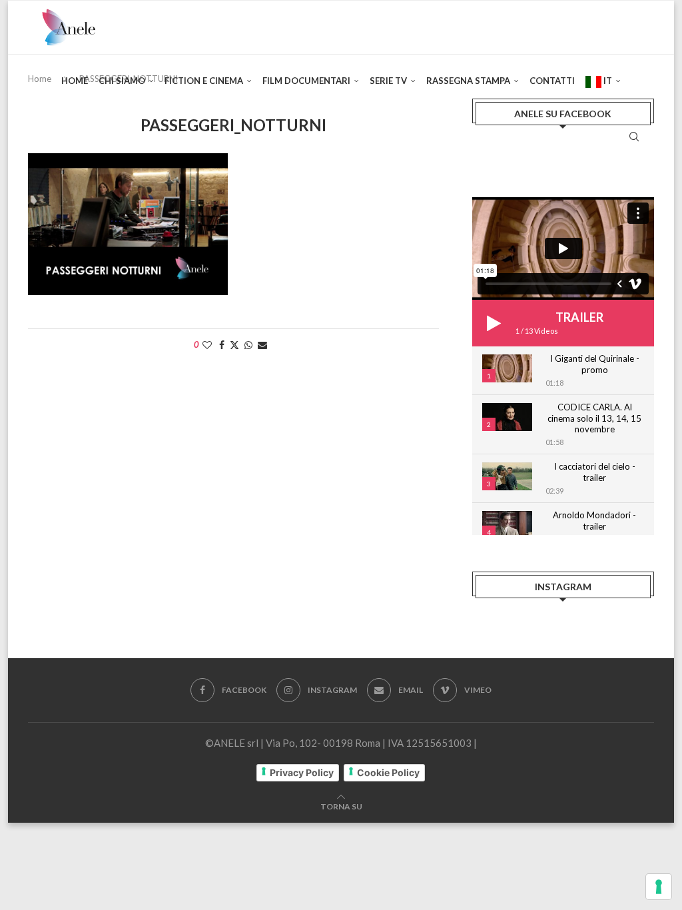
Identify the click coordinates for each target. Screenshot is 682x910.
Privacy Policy (302, 772)
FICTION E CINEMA (204, 80)
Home (74, 80)
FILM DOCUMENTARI (306, 80)
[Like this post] (207, 344)
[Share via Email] (262, 344)
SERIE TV (388, 80)
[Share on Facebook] (221, 344)
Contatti (552, 80)
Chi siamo (122, 80)
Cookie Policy (388, 772)
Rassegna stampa (468, 80)
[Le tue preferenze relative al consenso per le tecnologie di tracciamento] (658, 886)
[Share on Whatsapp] (248, 344)
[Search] (634, 136)
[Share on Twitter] (234, 344)
